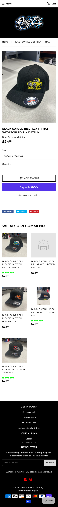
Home (5, 42)
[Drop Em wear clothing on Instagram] (30, 480)
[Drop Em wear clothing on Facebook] (25, 480)
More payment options (29, 195)
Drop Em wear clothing (31, 487)
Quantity (6, 164)
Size (4, 150)
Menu (9, 4)
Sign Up (50, 463)
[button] (8, 272)
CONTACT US (29, 442)
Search (29, 439)
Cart (53, 4)
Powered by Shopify (28, 490)
